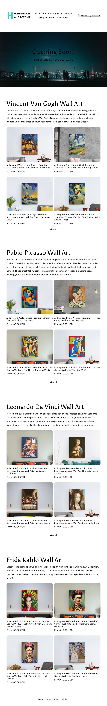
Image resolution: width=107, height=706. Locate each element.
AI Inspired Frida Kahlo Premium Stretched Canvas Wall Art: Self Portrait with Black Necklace (28, 676)
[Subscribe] (74, 68)
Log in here (64, 699)
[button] (88, 15)
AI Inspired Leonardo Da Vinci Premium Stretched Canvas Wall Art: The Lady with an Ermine (76, 471)
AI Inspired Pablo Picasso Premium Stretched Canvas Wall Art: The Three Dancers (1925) (30, 368)
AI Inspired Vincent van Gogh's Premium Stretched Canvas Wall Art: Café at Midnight (29, 166)
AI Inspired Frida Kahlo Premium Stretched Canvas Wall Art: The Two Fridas (76, 674)
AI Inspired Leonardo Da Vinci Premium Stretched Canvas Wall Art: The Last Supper (29, 521)
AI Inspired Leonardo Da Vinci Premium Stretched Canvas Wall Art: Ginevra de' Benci (77, 521)
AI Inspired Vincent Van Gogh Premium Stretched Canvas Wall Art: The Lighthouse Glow (28, 217)
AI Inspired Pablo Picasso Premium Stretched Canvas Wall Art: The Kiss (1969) (77, 368)
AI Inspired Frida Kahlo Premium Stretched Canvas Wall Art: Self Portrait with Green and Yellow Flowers (29, 624)
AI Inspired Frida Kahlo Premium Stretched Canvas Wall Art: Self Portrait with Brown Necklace (76, 624)
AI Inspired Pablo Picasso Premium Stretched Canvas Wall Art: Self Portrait (77, 319)
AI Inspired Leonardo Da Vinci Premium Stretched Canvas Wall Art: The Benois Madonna (27, 471)
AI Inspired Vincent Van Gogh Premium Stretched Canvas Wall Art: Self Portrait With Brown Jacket (77, 217)
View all (53, 229)
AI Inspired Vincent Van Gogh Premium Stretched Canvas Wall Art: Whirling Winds (76, 166)
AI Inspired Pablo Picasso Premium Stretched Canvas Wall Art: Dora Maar (30, 319)
